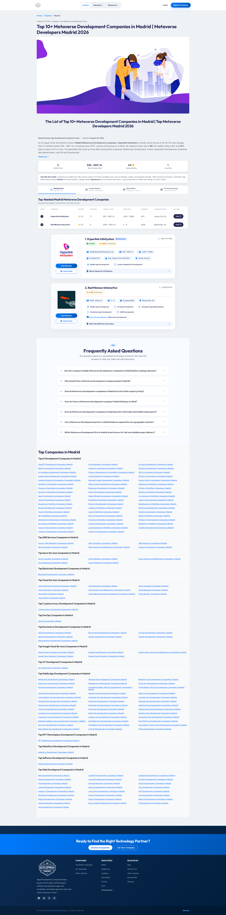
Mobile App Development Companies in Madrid (56, 679)
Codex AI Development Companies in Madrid (105, 524)
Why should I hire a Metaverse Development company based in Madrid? (95, 381)
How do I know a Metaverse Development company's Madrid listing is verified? (98, 401)
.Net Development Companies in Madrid (53, 807)
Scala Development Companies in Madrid (54, 803)
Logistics (104, 873)
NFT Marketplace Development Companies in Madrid (58, 741)
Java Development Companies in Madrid (154, 795)
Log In (165, 5)
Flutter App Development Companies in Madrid (157, 683)
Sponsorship (132, 877)
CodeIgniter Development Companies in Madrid (157, 775)
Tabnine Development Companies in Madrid (155, 512)
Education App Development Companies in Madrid (57, 701)
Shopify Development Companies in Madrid (105, 637)
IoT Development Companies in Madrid (53, 668)
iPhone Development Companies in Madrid (155, 729)
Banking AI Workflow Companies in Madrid (155, 492)
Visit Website (66, 266)
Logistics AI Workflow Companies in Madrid (105, 508)
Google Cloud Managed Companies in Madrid (55, 656)
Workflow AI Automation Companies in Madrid (56, 484)
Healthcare (105, 869)
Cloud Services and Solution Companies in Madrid (57, 586)
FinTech (104, 882)
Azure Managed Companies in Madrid (52, 563)
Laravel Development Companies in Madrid (105, 779)
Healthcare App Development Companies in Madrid (158, 705)
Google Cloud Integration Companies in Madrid (106, 656)
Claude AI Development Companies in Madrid (156, 468)
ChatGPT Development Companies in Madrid (55, 464)
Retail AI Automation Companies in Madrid (54, 468)
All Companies (81, 869)
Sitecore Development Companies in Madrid (105, 787)
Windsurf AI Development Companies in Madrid (157, 520)
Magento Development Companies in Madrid (55, 637)
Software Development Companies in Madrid (55, 764)
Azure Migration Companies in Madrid (103, 559)
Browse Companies (100, 847)
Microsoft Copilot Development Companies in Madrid (108, 480)
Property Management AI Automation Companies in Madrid (111, 472)
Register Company (180, 5)
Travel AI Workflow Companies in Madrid (53, 512)
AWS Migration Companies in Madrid (153, 543)
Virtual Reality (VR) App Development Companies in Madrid (161, 687)
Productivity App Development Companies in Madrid (58, 717)
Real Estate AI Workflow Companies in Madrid (106, 500)
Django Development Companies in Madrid (54, 779)
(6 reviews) (98, 292)
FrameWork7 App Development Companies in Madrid (108, 725)
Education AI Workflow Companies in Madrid (55, 504)
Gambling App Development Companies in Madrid (158, 713)
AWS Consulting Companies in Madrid (103, 543)
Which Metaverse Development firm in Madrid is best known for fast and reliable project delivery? (107, 432)
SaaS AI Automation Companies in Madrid (54, 496)
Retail (103, 865)
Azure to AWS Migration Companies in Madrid (56, 543)
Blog (129, 865)
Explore (86, 5)
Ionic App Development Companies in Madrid (55, 725)
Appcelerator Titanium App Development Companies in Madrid (163, 725)
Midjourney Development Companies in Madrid (106, 488)
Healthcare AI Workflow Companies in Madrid (156, 484)
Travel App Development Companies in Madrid (56, 709)
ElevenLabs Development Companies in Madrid (157, 508)
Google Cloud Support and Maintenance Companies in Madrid (162, 652)
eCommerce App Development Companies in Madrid (159, 717)
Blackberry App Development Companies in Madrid (158, 679)
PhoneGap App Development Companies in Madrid (108, 697)
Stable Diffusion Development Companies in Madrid (108, 496)
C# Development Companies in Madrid (153, 803)
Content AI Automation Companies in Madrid (105, 468)
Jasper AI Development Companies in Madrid (156, 500)
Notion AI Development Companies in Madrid (105, 504)
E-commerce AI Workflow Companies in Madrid (157, 496)
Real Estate (105, 877)
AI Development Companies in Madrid (103, 464)
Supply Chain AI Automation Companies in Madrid (158, 480)
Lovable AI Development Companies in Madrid (56, 532)
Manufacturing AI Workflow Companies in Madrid (157, 504)
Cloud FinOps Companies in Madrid (51, 598)
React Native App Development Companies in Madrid (58, 729)
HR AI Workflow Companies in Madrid (52, 516)
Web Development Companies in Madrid (53, 775)
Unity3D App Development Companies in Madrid (57, 693)
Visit (177, 216)
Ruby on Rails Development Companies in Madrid (107, 803)
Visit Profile (67, 271)
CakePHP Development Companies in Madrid (105, 775)
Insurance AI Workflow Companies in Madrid (105, 520)
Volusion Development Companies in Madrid (155, 637)
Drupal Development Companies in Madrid (155, 783)
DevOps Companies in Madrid (49, 621)
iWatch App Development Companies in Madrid (157, 693)
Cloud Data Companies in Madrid (51, 594)
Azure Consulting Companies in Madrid (53, 559)
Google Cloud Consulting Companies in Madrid (56, 652)
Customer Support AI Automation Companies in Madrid (59, 480)
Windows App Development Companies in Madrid (107, 679)
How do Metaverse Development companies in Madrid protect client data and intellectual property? (108, 411)
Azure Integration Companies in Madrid (103, 563)
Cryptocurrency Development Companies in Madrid (58, 609)
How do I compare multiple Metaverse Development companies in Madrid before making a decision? (108, 370)
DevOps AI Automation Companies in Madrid (55, 492)
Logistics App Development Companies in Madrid (107, 717)
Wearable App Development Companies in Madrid (107, 683)
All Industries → (107, 890)
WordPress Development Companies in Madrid (56, 795)
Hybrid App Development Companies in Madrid (56, 683)
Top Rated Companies (84, 865)
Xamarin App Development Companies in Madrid (107, 693)
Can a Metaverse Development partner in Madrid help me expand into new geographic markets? (107, 422)
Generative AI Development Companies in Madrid (57, 520)
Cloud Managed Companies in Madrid (153, 590)
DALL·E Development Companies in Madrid (104, 492)
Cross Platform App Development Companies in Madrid (59, 697)
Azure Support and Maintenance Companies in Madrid (160, 559)
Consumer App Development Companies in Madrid (57, 713)
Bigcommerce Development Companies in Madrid (107, 633)
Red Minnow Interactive (60, 225)
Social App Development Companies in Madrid (106, 701)
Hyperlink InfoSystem (60, 216)
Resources (112, 5)
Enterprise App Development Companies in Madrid (107, 705)
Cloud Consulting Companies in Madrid (153, 586)
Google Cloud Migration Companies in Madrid (105, 652)
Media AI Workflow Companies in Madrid (154, 516)
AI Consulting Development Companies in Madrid (57, 472)
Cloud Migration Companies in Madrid (102, 586)
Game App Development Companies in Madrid (106, 709)
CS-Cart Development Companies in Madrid (155, 633)
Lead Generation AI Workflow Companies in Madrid (108, 528)
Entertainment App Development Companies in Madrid (160, 709)
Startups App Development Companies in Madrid (57, 705)
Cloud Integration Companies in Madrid (53, 590)
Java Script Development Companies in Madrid (106, 791)
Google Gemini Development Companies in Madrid (57, 476)
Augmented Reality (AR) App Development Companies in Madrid (110, 688)
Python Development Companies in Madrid (104, 799)
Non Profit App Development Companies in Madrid (158, 721)
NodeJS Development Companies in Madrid (55, 799)
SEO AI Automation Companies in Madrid (154, 472)
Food (103, 886)
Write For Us (132, 869)
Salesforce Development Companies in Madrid (56, 752)
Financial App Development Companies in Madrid (158, 701)
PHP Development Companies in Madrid (154, 791)
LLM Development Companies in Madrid (103, 476)
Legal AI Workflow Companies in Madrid (103, 512)
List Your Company (126, 847)
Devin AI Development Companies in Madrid (105, 516)
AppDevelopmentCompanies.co (55, 910)
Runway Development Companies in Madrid (55, 508)
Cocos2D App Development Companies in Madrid (158, 697)
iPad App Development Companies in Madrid (55, 687)
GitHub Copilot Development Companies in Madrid (107, 484)
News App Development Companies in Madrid (106, 713)
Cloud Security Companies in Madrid (153, 594)
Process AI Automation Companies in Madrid (55, 488)
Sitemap (130, 882)
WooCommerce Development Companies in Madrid (57, 641)
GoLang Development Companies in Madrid (105, 795)
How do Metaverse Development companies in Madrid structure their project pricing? (102, 391)
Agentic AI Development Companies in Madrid (106, 532)
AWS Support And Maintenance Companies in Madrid (109, 547)
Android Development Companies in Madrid (105, 729)
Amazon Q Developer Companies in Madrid (155, 547)
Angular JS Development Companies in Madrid (56, 791)
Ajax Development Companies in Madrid (154, 787)
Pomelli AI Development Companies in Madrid (156, 528)
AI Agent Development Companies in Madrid (156, 464)
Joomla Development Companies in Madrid (54, 787)
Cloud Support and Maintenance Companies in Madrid (109, 590)
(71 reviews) (111, 244)
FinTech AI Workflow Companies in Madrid (155, 488)
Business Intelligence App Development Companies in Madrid (61, 721)
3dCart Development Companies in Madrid (54, 633)
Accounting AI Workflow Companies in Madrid (56, 524)
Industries (97, 5)
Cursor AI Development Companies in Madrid (55, 528)
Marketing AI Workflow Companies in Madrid (156, 524)
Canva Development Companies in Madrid (54, 500)
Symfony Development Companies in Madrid (156, 779)
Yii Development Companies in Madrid (53, 783)
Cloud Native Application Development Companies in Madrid (111, 594)
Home (39, 15)
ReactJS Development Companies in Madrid (156, 799)
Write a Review (81, 873)
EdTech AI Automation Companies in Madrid (156, 476)
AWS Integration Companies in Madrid (53, 547)
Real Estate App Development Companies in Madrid (108, 721)
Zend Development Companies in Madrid (104, 783)
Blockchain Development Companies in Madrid (56, 574)
